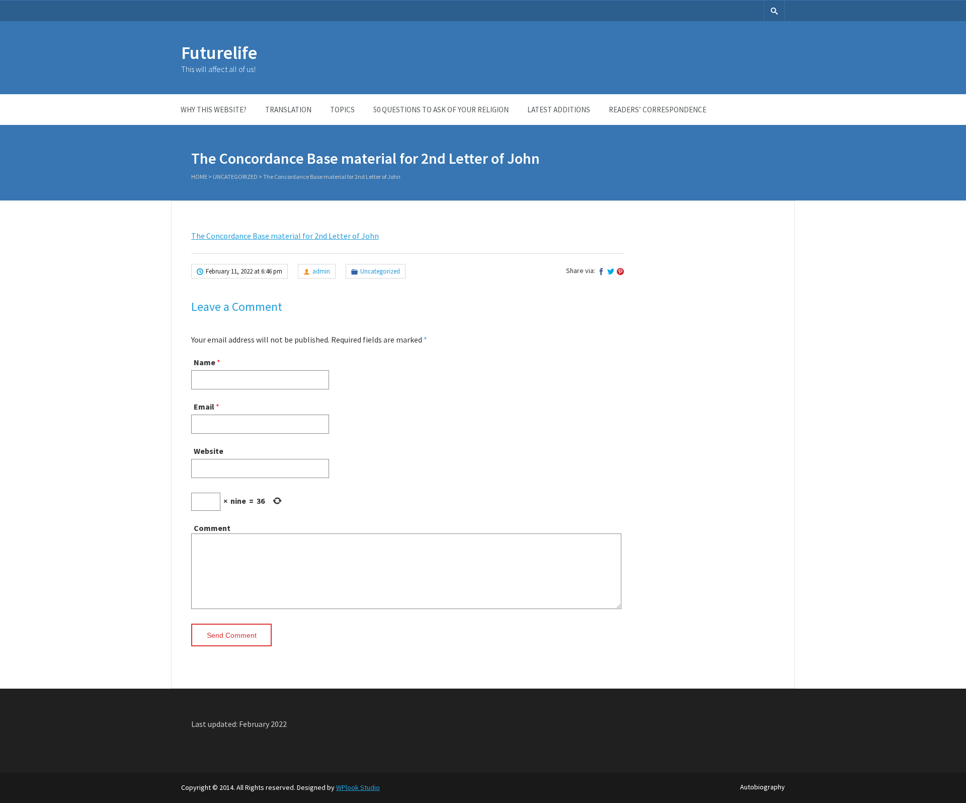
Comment (212, 528)
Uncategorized (235, 176)
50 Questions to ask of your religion (441, 109)
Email (204, 407)
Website (208, 451)
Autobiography (762, 786)
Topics (342, 109)
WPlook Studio (358, 787)
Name (204, 362)
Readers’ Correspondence (657, 109)
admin (321, 271)
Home (199, 176)
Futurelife (219, 52)
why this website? (214, 109)
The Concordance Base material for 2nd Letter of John (285, 236)
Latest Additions (558, 109)
